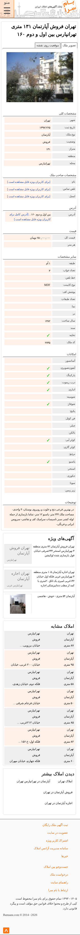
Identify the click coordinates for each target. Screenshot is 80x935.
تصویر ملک (69, 45)
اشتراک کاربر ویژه (57, 840)
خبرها (64, 856)
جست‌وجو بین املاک (56, 866)
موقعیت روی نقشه (47, 45)
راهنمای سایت (59, 882)
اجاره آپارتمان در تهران (58, 803)
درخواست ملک (59, 874)
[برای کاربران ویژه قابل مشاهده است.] (28, 181)
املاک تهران (65, 781)
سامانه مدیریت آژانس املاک (51, 848)
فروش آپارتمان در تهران (57, 792)
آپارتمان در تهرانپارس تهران (33, 781)
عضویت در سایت (57, 832)
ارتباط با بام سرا (58, 890)
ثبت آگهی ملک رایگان (55, 825)
